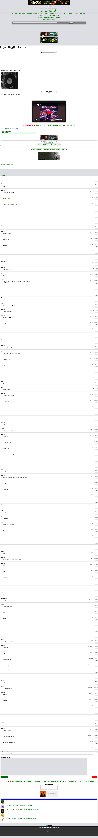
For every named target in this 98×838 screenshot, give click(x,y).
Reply (96, 181)
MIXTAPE (23, 13)
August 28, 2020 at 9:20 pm (93, 623)
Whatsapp (7, 128)
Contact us (55, 829)
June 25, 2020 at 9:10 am (94, 406)
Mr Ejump (6, 48)
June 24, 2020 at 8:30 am (94, 400)
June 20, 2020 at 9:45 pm (94, 370)
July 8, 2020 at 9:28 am (94, 476)
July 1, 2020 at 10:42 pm (94, 447)
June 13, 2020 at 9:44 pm (94, 316)
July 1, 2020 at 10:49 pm (94, 453)
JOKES (64, 13)
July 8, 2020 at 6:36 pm (94, 482)
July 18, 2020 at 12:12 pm (94, 523)
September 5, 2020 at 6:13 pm (93, 646)
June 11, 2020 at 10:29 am (94, 298)
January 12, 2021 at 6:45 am (93, 699)
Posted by (3, 48)
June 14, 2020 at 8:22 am (94, 322)
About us (42, 829)
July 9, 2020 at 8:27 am (94, 494)
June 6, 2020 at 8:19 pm (94, 250)
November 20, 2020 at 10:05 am (93, 687)
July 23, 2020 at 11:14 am (94, 552)
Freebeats (55, 11)
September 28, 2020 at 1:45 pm (93, 675)
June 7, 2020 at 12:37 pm (94, 262)
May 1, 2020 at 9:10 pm (94, 178)
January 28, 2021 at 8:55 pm (93, 723)
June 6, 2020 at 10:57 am (94, 244)
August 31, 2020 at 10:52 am (93, 634)
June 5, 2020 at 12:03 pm (94, 232)
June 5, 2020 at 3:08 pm (94, 238)
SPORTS (52, 13)
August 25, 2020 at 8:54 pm (93, 617)
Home (42, 11)
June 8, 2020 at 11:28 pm (94, 268)
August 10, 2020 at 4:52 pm (93, 605)
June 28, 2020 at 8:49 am (94, 423)
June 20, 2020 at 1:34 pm (94, 358)
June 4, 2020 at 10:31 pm (94, 226)
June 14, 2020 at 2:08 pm (94, 328)
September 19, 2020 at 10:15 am (93, 658)
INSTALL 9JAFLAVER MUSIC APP (33, 13)
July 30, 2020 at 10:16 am (94, 570)
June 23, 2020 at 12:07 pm (93, 394)
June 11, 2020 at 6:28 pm (94, 304)
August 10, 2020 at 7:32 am (93, 599)
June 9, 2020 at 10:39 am (94, 274)
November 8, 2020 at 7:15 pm (93, 681)
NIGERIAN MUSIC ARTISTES (80, 13)
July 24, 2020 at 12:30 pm (94, 558)
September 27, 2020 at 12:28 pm (93, 664)
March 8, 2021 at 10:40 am (93, 729)
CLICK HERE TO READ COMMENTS (7, 164)
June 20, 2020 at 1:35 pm (94, 364)
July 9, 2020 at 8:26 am (94, 488)
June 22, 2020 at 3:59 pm (94, 382)
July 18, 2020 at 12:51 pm (94, 529)
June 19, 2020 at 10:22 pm (93, 352)
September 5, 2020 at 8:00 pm (93, 652)
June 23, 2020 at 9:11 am (94, 388)
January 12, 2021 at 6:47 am (93, 705)
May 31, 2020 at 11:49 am (94, 197)
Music (45, 11)
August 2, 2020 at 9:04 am (94, 576)
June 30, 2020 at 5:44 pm (94, 435)
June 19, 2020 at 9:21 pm (94, 346)
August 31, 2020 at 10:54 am (93, 640)
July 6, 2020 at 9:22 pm (94, 470)
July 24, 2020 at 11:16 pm (94, 564)
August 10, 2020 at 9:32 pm (93, 611)
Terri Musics (5, 132)
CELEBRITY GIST (58, 13)
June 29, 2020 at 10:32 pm (93, 429)
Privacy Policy (50, 829)
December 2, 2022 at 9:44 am (93, 741)
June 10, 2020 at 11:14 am (94, 287)
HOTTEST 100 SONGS (45, 13)
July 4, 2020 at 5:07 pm (94, 464)
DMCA (46, 829)
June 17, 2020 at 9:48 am (94, 340)
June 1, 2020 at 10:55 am (94, 209)
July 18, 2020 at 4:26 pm (94, 535)
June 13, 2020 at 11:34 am (94, 310)
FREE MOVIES (18, 13)
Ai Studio (50, 11)
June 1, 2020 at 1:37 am (94, 203)
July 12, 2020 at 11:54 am (94, 505)
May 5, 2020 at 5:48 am (94, 184)
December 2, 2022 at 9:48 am (93, 747)
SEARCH (71, 22)
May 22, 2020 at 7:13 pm (94, 191)
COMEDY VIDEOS (70, 13)
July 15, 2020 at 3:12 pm (94, 517)
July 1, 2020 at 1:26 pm (94, 441)
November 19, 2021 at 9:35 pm (93, 735)
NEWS (13, 13)
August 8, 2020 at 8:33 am (94, 593)
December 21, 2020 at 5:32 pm (93, 693)
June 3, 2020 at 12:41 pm (94, 220)
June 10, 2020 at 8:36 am (94, 280)
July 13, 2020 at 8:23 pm (94, 511)
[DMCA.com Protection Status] (49, 826)
